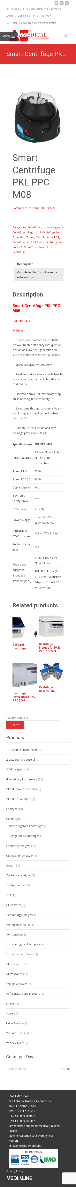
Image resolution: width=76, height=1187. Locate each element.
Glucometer (13, 905)
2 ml (38, 232)
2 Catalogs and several (20, 759)
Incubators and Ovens (20, 954)
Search (15, 725)
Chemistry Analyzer (18, 846)
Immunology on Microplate (23, 944)
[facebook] (56, 5)
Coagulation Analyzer (19, 855)
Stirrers (10, 1013)
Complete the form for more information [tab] (37, 274)
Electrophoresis (16, 885)
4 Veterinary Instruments (21, 779)
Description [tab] (25, 264)
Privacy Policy (14, 1171)
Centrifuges (34, 227)
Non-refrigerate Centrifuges (26, 826)
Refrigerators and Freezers (23, 993)
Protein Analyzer (16, 984)
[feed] (62, 5)
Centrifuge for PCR (47, 237)
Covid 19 (11, 865)
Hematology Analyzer (19, 915)
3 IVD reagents (15, 769)
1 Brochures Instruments (22, 750)
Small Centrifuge (34, 247)
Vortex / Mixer (15, 1043)
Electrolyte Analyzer (18, 875)
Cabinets (11, 809)
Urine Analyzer (15, 1023)
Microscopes (14, 974)
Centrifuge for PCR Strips (28, 242)
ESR (8, 895)
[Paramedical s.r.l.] (25, 34)
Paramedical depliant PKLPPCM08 (34, 208)
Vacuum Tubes (15, 1033)
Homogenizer (14, 934)
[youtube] (67, 5)
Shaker (10, 1003)
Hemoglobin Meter (18, 924)
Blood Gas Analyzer (18, 799)
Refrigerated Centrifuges (24, 836)
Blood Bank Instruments (21, 789)
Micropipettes (15, 964)
